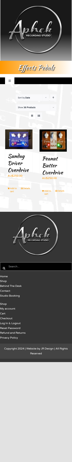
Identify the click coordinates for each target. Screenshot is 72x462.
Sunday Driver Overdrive (18, 163)
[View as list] (38, 116)
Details (26, 188)
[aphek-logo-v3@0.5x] (36, 213)
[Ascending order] (53, 97)
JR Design (47, 348)
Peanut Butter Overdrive (52, 165)
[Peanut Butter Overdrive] (53, 140)
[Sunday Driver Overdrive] (18, 139)
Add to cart (13, 190)
